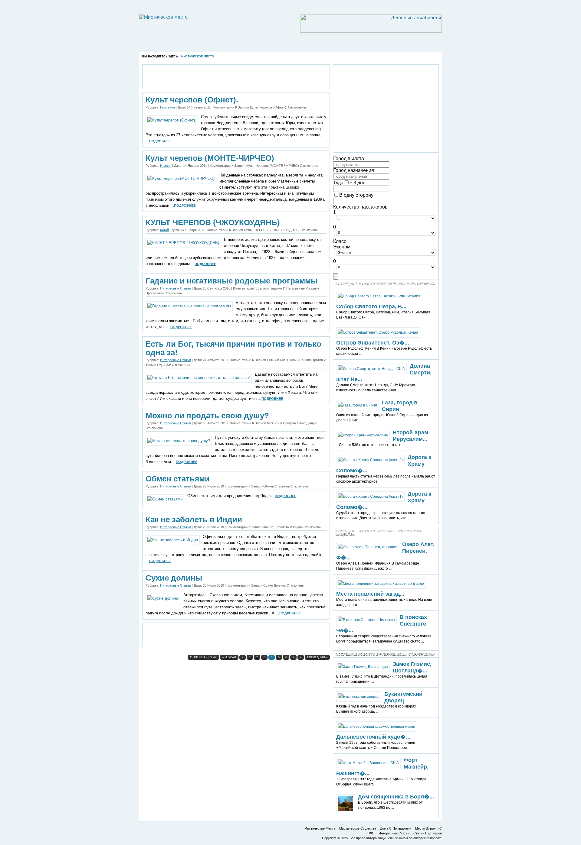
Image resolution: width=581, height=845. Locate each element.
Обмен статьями (178, 478)
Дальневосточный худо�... (373, 737)
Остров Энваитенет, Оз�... (372, 343)
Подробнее (160, 141)
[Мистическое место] (163, 17)
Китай (164, 230)
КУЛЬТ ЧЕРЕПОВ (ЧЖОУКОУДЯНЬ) (213, 222)
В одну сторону (356, 195)
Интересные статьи (175, 288)
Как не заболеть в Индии (194, 519)
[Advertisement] (210, 49)
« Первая (229, 657)
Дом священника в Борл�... (396, 797)
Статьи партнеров (427, 833)
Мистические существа (357, 828)
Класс (339, 241)
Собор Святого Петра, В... (371, 306)
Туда (338, 182)
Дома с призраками (395, 828)
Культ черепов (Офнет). (192, 99)
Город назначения (353, 170)
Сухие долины (174, 577)
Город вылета (348, 158)
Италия (165, 165)
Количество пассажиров (360, 206)
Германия (167, 107)
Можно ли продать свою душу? (207, 415)
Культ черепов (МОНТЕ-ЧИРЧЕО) (210, 158)
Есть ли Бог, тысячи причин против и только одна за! (233, 348)
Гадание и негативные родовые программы (231, 280)
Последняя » (317, 657)
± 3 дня (358, 182)
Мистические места (319, 828)
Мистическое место (197, 56)
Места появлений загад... (370, 594)
